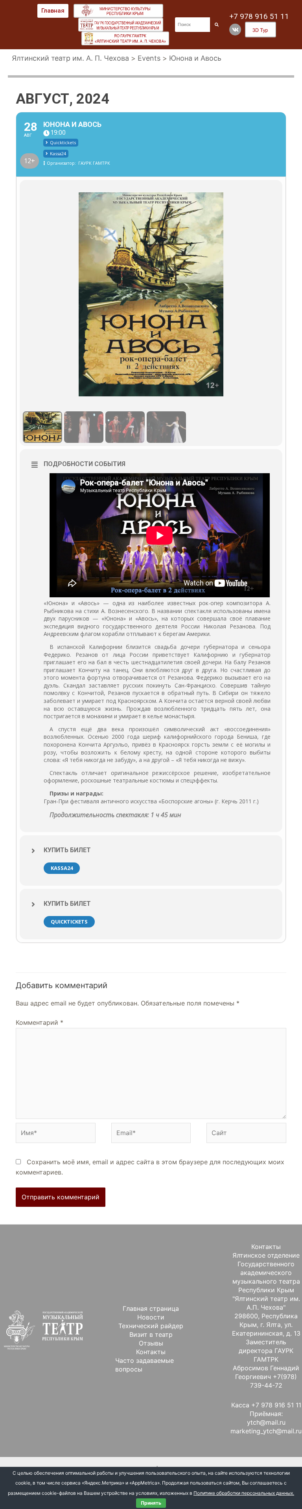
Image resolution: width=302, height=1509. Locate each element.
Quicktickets (69, 921)
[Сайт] (246, 1134)
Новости (150, 1317)
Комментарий (39, 1022)
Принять (151, 1503)
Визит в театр (151, 1334)
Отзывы (151, 1343)
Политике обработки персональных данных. (243, 1493)
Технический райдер (150, 1326)
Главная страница (151, 1308)
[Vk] (235, 29)
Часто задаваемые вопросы (144, 1365)
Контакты (151, 1352)
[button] (52, 11)
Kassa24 (62, 868)
